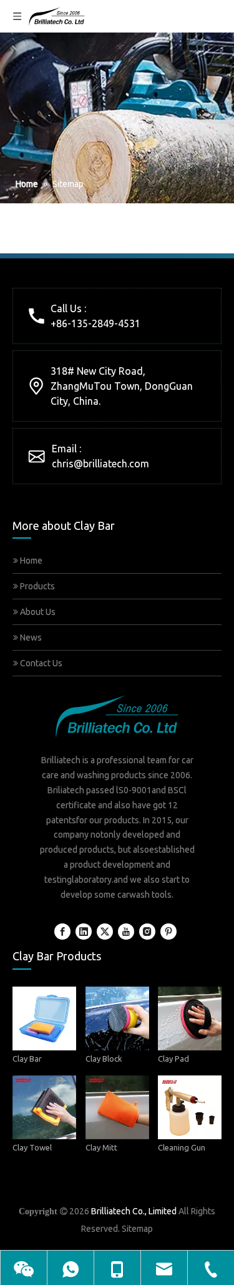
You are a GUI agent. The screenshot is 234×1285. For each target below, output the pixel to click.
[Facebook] (62, 931)
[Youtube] (126, 931)
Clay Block (103, 1058)
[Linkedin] (84, 931)
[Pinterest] (168, 931)
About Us (37, 612)
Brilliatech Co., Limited (134, 1211)
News (30, 637)
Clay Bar (27, 1058)
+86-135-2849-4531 (95, 323)
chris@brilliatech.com (100, 463)
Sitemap (137, 1229)
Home (30, 561)
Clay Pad (173, 1058)
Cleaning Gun (181, 1147)
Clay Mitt (101, 1147)
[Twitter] (105, 931)
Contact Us (40, 663)
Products (36, 586)
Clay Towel (32, 1147)
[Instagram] (147, 931)
